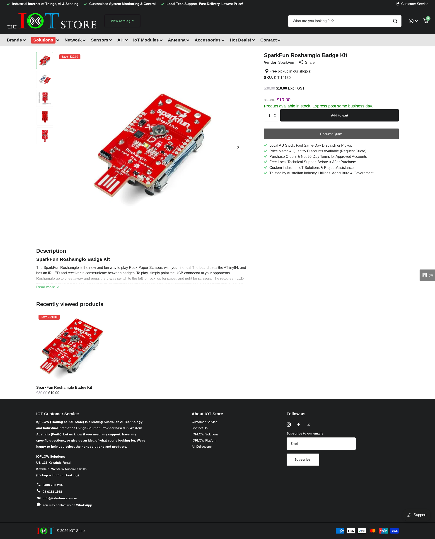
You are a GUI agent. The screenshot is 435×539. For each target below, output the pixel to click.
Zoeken (395, 21)
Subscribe (303, 459)
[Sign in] (413, 21)
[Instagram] (289, 424)
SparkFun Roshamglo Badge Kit (64, 387)
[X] (308, 424)
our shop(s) (302, 71)
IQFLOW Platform (204, 440)
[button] (238, 147)
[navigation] (44, 60)
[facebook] (298, 424)
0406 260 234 (53, 485)
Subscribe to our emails (305, 433)
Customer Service (204, 422)
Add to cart (339, 115)
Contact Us (200, 428)
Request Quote (331, 134)
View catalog (121, 21)
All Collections (202, 446)
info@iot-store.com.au (60, 498)
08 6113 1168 (52, 491)
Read (45, 287)
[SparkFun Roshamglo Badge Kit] (71, 347)
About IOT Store (207, 414)
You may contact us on (67, 505)
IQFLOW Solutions (205, 434)
